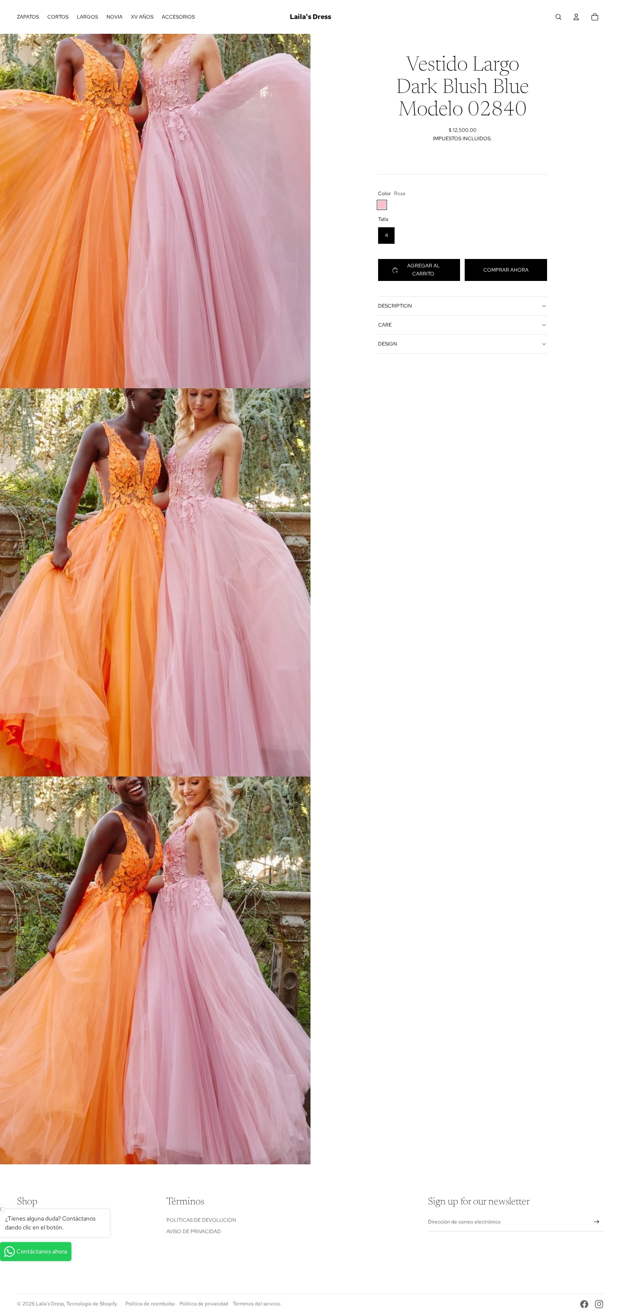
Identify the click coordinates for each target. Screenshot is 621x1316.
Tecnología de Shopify (91, 1303)
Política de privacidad (204, 1303)
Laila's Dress (50, 1303)
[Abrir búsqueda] (558, 17)
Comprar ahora (505, 270)
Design (387, 344)
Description (395, 305)
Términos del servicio (257, 1303)
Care (385, 325)
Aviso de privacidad (193, 1231)
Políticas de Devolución (201, 1220)
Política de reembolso (150, 1303)
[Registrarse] (596, 1222)
